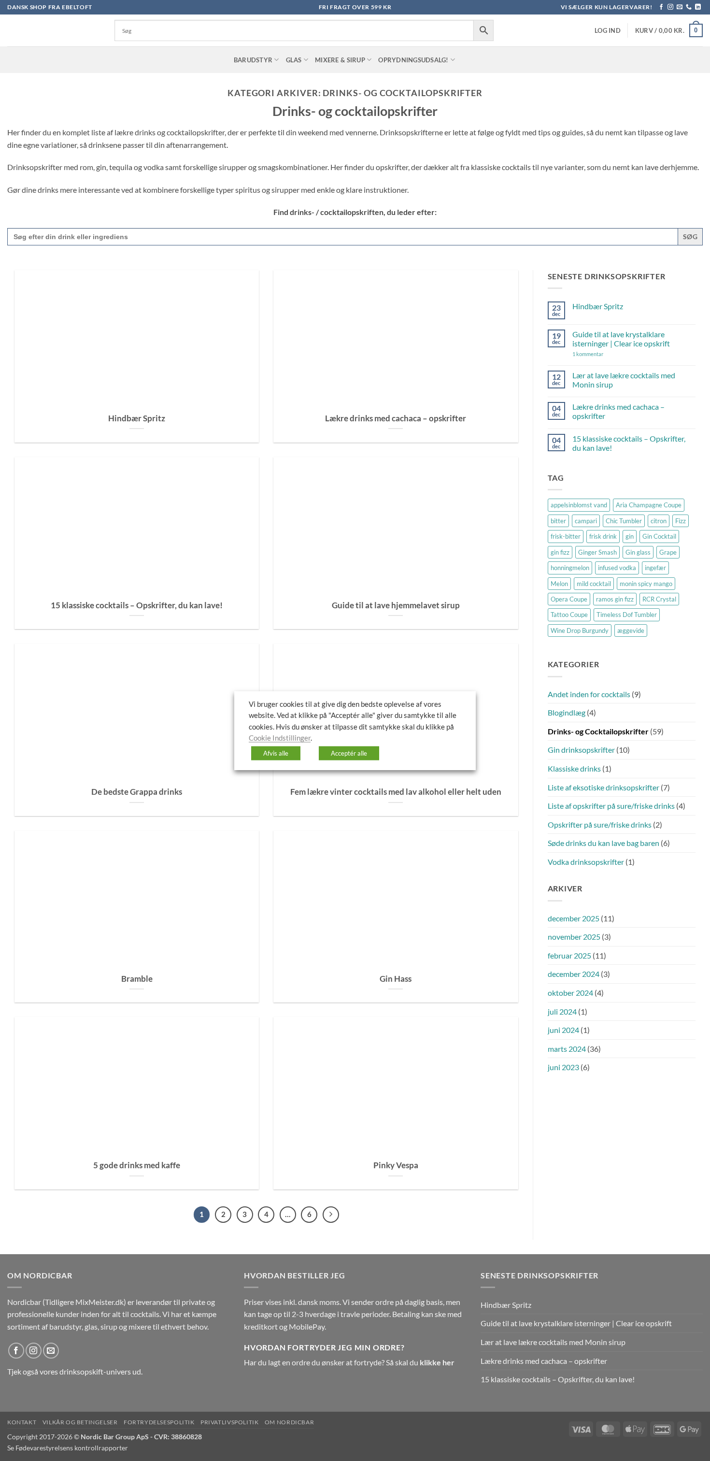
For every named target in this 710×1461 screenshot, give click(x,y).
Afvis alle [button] (275, 753)
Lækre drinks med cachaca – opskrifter (395, 418)
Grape (668, 552)
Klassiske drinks (574, 768)
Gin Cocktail (659, 536)
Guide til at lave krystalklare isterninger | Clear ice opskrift (621, 338)
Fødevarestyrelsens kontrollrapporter (71, 1448)
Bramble (137, 979)
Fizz (680, 521)
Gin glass (638, 552)
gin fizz (560, 552)
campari (586, 521)
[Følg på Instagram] (670, 7)
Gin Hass (396, 979)
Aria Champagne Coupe (649, 505)
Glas (294, 60)
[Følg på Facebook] (661, 7)
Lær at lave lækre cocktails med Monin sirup (623, 380)
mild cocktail (594, 583)
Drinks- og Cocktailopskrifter (598, 731)
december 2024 (573, 973)
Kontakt (21, 1422)
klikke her (437, 1362)
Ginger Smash (597, 552)
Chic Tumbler (624, 521)
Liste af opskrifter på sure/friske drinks (611, 805)
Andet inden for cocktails (589, 694)
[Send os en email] (679, 7)
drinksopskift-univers (95, 1371)
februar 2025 (569, 955)
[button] (608, 30)
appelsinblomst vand (579, 505)
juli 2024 (562, 1011)
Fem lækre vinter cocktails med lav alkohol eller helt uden (395, 792)
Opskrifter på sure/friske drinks (600, 824)
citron (659, 521)
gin (629, 536)
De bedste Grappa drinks (136, 792)
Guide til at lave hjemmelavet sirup (396, 605)
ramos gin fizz (615, 599)
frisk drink (603, 536)
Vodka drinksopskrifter (586, 861)
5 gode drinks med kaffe (136, 1165)
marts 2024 (567, 1048)
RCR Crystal (659, 599)
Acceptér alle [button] (349, 753)
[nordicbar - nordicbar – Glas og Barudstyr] (53, 30)
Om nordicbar (289, 1422)
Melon (559, 583)
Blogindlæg (566, 712)
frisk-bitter (566, 536)
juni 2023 (563, 1067)
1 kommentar (601, 354)
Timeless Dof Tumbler (626, 614)
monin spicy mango (646, 583)
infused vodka (617, 568)
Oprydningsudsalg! (413, 60)
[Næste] (331, 1214)
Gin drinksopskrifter (581, 749)
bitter (558, 521)
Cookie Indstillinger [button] (280, 738)
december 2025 (573, 918)
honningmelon (570, 568)
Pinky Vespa (395, 1165)
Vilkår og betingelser (80, 1422)
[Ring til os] (689, 7)
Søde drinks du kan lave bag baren (603, 842)
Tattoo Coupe (569, 614)
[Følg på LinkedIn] (698, 7)
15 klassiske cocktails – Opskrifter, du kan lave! (137, 605)
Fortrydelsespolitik (159, 1422)
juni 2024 (563, 1029)
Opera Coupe (569, 599)
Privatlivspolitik (229, 1422)
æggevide (630, 630)
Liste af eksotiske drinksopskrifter (603, 787)
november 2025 (574, 936)
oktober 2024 (570, 992)
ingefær (655, 568)
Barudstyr (253, 60)
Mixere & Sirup (340, 60)
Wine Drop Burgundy (580, 630)
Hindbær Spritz (136, 418)
